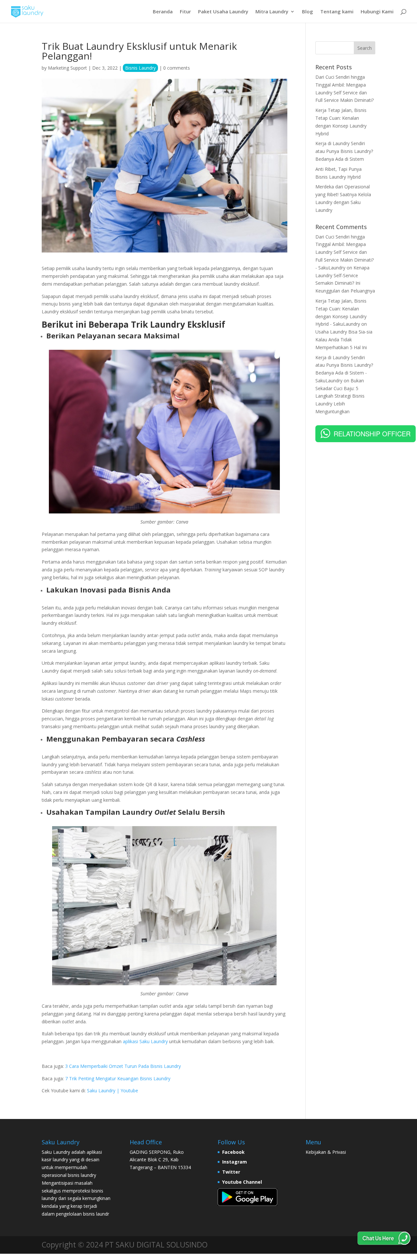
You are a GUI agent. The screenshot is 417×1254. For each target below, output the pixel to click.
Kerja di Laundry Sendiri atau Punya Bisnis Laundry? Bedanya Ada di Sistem (344, 151)
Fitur (185, 12)
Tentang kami (336, 12)
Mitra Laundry (271, 12)
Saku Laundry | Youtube (112, 1090)
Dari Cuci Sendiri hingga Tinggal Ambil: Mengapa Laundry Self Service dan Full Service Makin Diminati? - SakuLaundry (344, 252)
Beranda (163, 12)
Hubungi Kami (377, 12)
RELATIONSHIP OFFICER (372, 433)
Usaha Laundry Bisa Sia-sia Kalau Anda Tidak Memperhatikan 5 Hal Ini (343, 339)
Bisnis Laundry (140, 68)
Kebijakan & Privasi (326, 1152)
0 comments (176, 68)
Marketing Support (67, 68)
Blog (307, 12)
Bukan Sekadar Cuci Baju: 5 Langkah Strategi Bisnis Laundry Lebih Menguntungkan (340, 396)
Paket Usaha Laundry (223, 12)
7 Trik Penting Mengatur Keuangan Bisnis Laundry (117, 1078)
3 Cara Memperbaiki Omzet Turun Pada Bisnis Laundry (123, 1066)
